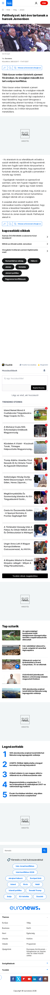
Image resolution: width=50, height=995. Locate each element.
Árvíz (25, 884)
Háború (34, 261)
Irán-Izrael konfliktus (25, 866)
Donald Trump (35, 890)
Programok (31, 944)
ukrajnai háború (16, 878)
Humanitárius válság (14, 261)
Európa (5, 923)
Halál (37, 884)
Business (5, 928)
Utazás (5, 939)
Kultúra (29, 939)
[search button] (44, 850)
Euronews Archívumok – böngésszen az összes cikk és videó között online (36, 952)
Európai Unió (35, 878)
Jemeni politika (12, 273)
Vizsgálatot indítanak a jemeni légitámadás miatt (20, 251)
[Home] (3, 10)
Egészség (31, 933)
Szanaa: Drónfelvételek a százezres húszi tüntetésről (19, 237)
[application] (25, 37)
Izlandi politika (15, 890)
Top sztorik (10, 626)
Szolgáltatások (8, 963)
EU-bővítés (24, 896)
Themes (5, 917)
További (5, 970)
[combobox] (25, 850)
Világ (15, 10)
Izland (13, 884)
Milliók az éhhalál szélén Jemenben (17, 244)
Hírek (8, 10)
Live (44, 3)
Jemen (21, 10)
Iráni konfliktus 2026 (25, 872)
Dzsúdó (39, 896)
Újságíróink (6, 949)
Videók (5, 944)
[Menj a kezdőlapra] (9, 3)
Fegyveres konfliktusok (15, 279)
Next (4, 933)
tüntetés (22, 267)
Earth (29, 928)
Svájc (9, 896)
